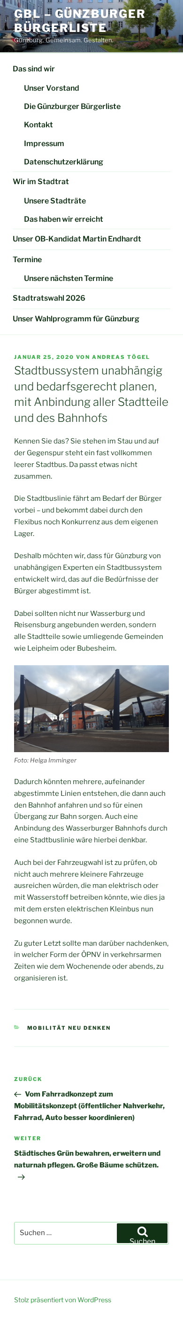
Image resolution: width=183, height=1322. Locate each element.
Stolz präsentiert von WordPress (62, 1300)
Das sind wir (34, 68)
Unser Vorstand (51, 88)
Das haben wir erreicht (63, 219)
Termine (27, 259)
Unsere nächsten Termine (68, 278)
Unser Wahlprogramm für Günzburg (76, 318)
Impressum (44, 143)
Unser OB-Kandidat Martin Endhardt (77, 238)
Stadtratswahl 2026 (49, 298)
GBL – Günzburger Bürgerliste (80, 21)
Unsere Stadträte (55, 200)
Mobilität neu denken (69, 1028)
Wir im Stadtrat (41, 181)
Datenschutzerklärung (63, 161)
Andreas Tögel (121, 357)
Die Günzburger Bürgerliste (72, 106)
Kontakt (38, 124)
